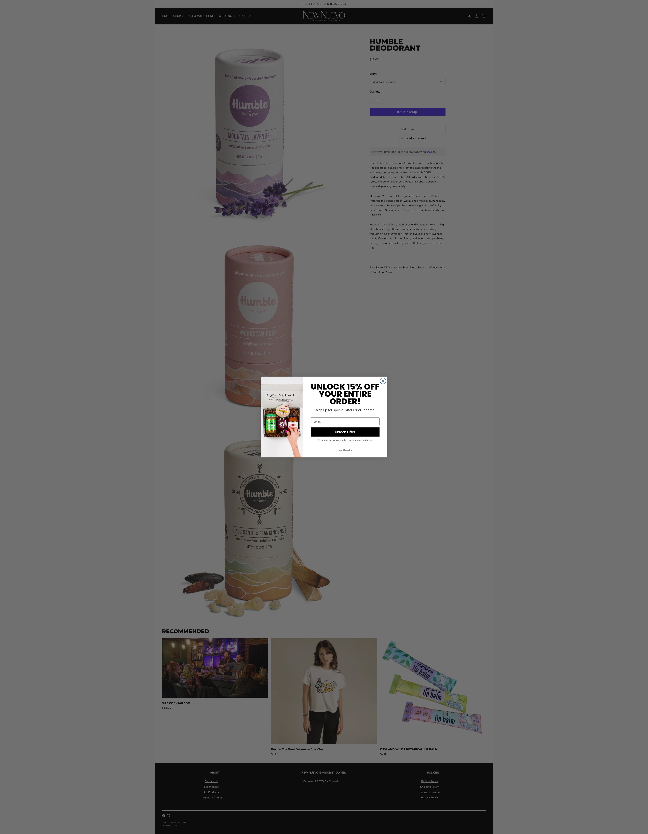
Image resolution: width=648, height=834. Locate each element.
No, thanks (345, 450)
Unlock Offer (345, 432)
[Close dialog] (383, 381)
